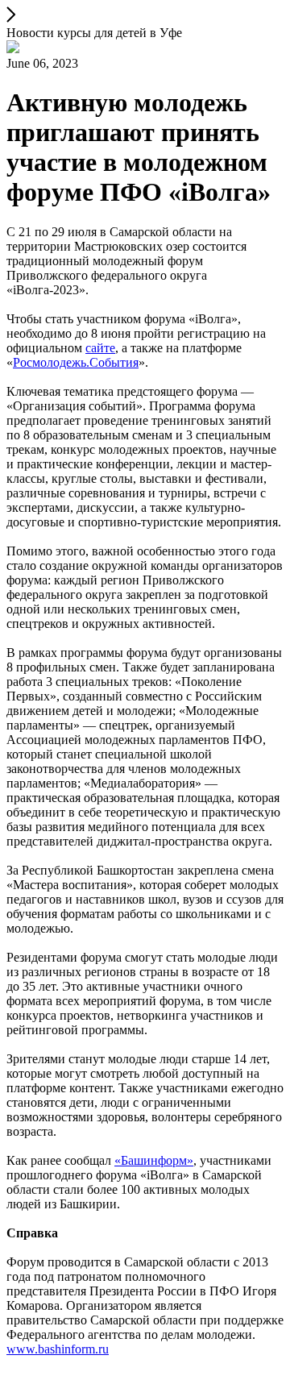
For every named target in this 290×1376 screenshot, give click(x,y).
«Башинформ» (153, 1160)
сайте (100, 348)
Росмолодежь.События (76, 362)
